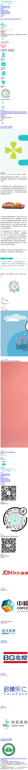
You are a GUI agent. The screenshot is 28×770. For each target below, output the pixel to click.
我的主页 (3, 19)
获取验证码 (3, 31)
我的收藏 (16, 19)
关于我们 (3, 14)
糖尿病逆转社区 (4, 10)
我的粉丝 (12, 19)
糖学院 (2, 9)
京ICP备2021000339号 (14, 761)
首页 (2, 4)
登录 (2, 16)
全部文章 (10, 126)
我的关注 (7, 19)
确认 (2, 120)
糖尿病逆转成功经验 (5, 13)
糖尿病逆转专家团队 (5, 12)
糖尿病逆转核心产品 (5, 7)
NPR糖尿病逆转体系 (5, 6)
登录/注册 (3, 110)
